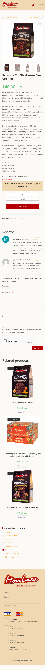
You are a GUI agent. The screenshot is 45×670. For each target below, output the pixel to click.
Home (6, 593)
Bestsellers (14, 218)
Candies (7, 539)
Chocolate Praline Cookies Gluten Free (22, 507)
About (6, 601)
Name (5, 316)
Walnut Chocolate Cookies (22, 402)
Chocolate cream (11, 546)
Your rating (7, 286)
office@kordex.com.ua (18, 649)
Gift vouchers (9, 557)
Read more (22, 412)
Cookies (21, 218)
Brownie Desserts (11, 536)
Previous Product (12, 17)
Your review (7, 293)
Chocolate (8, 543)
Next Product (34, 17)
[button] (40, 23)
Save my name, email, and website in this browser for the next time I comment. (21, 331)
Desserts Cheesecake (12, 553)
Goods (6, 597)
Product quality (10, 606)
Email (26, 316)
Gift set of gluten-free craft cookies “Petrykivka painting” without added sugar (22, 455)
